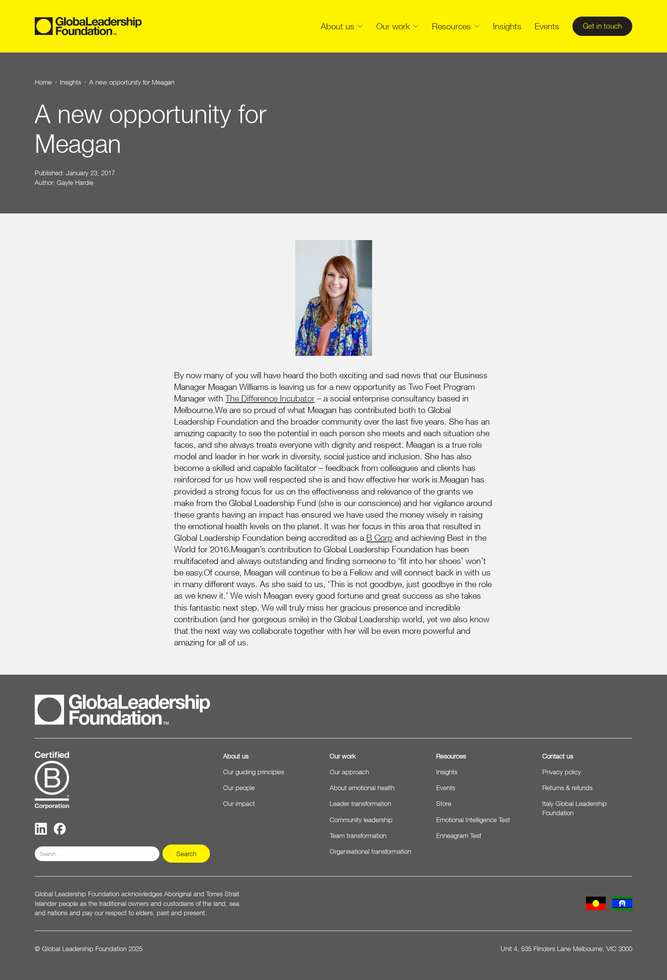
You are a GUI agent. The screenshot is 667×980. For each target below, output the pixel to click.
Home (43, 82)
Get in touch (602, 25)
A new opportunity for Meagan (131, 82)
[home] (88, 26)
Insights (507, 26)
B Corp (379, 537)
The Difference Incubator (270, 398)
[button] (342, 26)
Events (547, 26)
